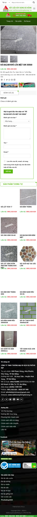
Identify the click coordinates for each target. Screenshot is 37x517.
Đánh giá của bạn (10, 117)
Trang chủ (10, 21)
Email (6, 152)
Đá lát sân (4, 488)
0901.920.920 (12, 69)
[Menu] (34, 8)
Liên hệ (3, 430)
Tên (5, 143)
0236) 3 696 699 (16, 387)
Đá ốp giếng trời (7, 494)
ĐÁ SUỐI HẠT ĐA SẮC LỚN (28, 265)
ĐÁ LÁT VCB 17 (6, 207)
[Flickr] (21, 399)
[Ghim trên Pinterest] (12, 80)
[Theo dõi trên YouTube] (18, 399)
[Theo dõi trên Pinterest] (10, 399)
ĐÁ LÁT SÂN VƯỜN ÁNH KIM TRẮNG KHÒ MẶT (9, 266)
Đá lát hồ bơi (5, 491)
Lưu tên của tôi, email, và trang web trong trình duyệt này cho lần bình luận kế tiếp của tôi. (17, 164)
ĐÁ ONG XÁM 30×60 (8, 235)
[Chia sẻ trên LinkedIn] (14, 80)
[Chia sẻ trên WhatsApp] (2, 80)
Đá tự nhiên (5, 484)
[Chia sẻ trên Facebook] (4, 80)
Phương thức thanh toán (10, 417)
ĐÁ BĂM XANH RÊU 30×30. (27, 293)
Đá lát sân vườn (7, 478)
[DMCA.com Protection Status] (6, 459)
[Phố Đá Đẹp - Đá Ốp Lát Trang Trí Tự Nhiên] (17, 8)
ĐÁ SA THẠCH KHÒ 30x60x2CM (27, 321)
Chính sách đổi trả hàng (10, 420)
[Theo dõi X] (6, 399)
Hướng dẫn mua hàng (9, 414)
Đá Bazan (27, 21)
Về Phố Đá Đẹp (6, 411)
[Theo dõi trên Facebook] (3, 399)
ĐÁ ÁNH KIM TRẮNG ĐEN (8, 293)
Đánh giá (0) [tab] (9, 93)
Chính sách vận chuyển (9, 423)
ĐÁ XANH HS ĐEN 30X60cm (7, 350)
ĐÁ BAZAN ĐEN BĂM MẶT (27, 236)
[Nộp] (34, 2)
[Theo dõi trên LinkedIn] (14, 399)
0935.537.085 (23, 389)
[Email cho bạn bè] (9, 80)
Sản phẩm (18, 21)
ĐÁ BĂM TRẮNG (26, 207)
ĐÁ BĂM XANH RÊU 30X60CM (8, 321)
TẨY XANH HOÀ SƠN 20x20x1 (27, 350)
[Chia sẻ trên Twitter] (7, 80)
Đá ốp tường (5, 481)
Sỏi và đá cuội (6, 497)
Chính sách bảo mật (8, 426)
